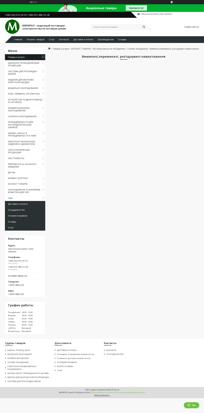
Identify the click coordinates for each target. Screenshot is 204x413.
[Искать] (144, 27)
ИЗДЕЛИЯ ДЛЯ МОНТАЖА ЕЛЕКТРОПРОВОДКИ (21, 81)
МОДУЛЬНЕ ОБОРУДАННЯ (19, 354)
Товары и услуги (16, 57)
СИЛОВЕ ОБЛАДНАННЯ (18, 362)
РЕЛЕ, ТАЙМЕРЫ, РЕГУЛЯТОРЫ (24, 93)
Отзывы (122, 39)
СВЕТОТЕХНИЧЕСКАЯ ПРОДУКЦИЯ (19, 151)
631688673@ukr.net (17, 276)
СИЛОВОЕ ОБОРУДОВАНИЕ (22, 116)
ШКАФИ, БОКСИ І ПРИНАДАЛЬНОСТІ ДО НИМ (28, 373)
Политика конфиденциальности (130, 392)
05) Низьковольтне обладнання (109, 48)
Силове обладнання (137, 48)
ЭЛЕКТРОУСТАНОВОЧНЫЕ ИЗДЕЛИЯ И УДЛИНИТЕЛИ (21, 143)
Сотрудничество (16, 209)
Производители (106, 39)
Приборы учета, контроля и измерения (22, 165)
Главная (18, 39)
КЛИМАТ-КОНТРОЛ (18, 178)
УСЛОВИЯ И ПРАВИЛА (67, 362)
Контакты (64, 39)
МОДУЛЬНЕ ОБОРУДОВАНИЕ (23, 88)
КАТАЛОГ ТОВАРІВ (17, 183)
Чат (194, 405)
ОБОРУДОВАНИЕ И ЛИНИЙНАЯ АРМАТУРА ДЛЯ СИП (24, 191)
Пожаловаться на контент (103, 392)
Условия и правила (17, 215)
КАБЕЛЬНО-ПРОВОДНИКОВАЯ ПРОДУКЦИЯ (23, 64)
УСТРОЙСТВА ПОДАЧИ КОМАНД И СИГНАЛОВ (25, 101)
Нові (10, 198)
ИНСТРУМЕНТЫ (16, 158)
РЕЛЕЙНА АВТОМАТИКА (18, 358)
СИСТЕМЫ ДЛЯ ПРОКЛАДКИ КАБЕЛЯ (22, 72)
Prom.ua (115, 389)
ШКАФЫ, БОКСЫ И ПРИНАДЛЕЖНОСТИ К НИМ (22, 134)
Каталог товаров (35, 39)
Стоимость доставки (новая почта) (73, 358)
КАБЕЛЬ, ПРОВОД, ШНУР (18, 350)
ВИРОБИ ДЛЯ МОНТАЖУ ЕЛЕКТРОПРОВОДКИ (28, 377)
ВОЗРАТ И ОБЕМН (65, 366)
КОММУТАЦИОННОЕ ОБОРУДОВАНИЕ (19, 109)
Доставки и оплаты (83, 39)
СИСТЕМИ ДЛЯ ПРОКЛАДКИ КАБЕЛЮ (24, 381)
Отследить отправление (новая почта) (75, 354)
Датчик (11, 172)
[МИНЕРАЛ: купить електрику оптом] (12, 26)
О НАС (60, 370)
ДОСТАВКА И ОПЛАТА (67, 350)
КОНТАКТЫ (111, 350)
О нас (52, 39)
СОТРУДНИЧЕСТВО (115, 354)
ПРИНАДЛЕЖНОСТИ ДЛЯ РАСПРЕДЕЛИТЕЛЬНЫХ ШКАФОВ (20, 125)
